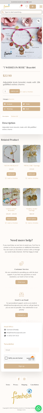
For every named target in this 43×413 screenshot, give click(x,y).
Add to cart (14, 91)
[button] (41, 6)
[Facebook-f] (18, 379)
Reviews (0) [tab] (14, 116)
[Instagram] (24, 379)
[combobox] (21, 12)
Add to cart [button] (11, 174)
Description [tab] (6, 116)
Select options (11, 218)
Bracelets (11, 99)
